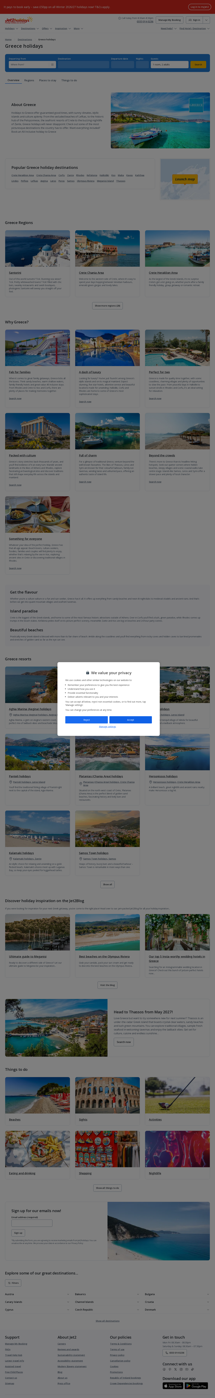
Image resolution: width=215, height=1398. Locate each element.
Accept (130, 719)
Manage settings (107, 726)
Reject (86, 719)
